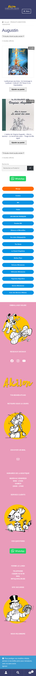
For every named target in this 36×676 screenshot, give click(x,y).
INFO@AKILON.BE (18, 579)
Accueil (6, 22)
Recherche (5, 164)
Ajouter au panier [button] (18, 89)
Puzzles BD (18, 223)
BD (18, 202)
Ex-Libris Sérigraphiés (18, 237)
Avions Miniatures (18, 285)
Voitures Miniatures (18, 265)
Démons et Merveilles (18, 230)
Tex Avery (18, 244)
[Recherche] (30, 168)
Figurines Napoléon (18, 278)
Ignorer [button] (4, 666)
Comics (18, 195)
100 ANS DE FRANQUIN (18, 216)
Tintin (18, 209)
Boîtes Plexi (18, 258)
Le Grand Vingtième (18, 251)
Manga (18, 189)
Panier (28, 671)
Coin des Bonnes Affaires (18, 292)
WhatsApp (19, 178)
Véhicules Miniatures (18, 272)
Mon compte (6, 672)
